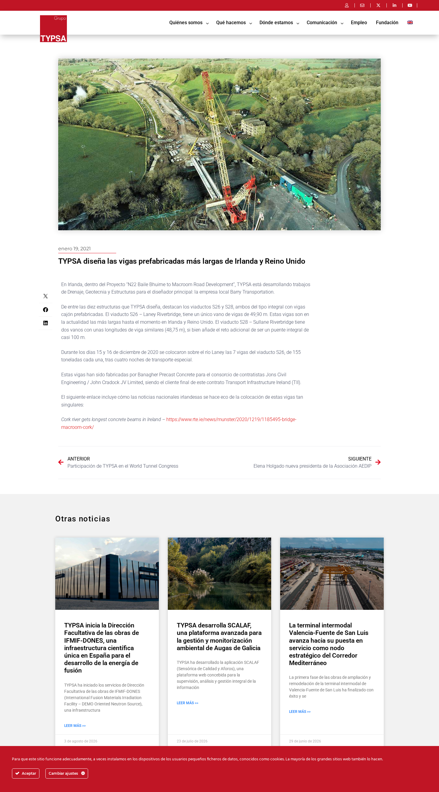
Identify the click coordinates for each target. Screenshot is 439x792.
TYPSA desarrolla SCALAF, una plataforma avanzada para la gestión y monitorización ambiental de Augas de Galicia (219, 637)
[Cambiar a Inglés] (410, 22)
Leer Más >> (75, 726)
